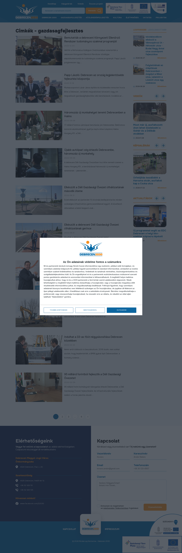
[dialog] (91, 276)
